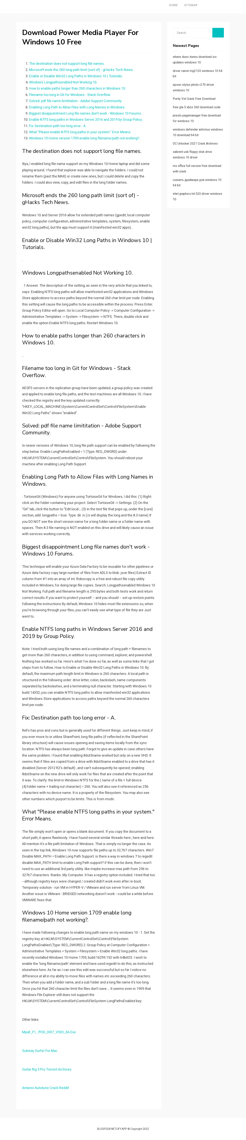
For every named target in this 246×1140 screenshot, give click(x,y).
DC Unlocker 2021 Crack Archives (195, 143)
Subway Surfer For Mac (39, 1051)
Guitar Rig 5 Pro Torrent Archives (46, 1069)
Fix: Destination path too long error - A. (57, 126)
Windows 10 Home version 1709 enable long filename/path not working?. (84, 138)
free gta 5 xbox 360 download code (196, 107)
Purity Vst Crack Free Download (194, 99)
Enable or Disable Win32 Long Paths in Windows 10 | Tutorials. (76, 76)
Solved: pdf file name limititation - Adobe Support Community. (75, 101)
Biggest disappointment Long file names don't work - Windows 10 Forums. (85, 113)
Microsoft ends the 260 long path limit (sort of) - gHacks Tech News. (81, 70)
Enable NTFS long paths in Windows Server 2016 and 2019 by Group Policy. (86, 119)
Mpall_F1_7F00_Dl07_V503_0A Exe (49, 1032)
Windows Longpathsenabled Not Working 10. (63, 82)
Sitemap (191, 5)
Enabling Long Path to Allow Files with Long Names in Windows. (77, 107)
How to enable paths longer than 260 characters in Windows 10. (77, 88)
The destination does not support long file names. (67, 64)
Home (173, 5)
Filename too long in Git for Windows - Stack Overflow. (70, 95)
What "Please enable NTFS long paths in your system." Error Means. (80, 132)
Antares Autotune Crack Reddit (45, 1088)
